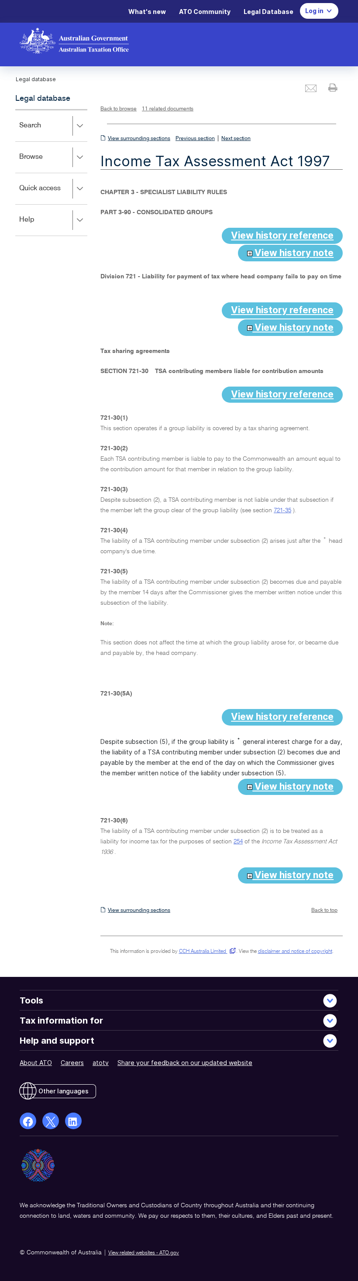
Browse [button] (43, 163)
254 (238, 842)
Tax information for (61, 1020)
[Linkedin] (73, 1121)
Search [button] (42, 131)
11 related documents (167, 109)
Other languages (63, 1091)
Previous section (195, 138)
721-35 (282, 510)
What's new (147, 11)
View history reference (282, 235)
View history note (293, 252)
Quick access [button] (52, 194)
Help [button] (39, 226)
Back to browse (118, 109)
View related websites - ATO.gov (143, 1253)
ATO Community (205, 11)
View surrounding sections (139, 138)
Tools (31, 1000)
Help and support (57, 1040)
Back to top (324, 910)
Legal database (42, 99)
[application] (51, 172)
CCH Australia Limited (206, 951)
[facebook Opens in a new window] (28, 1121)
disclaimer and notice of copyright (295, 951)
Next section (236, 138)
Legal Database (268, 11)
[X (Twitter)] (50, 1121)
